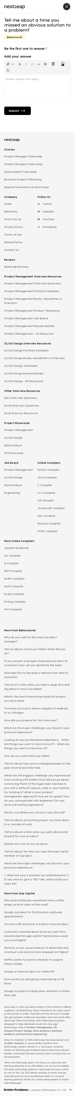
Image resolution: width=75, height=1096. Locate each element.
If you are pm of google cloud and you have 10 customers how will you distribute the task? (35, 663)
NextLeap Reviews (16, 266)
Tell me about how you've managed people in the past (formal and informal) (37, 765)
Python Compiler (49, 469)
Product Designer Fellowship (23, 164)
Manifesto (10, 211)
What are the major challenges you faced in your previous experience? (37, 730)
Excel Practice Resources (21, 413)
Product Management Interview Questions (32, 283)
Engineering (12, 492)
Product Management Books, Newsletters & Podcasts (33, 301)
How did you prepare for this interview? (30, 720)
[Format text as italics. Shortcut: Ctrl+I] (26, 64)
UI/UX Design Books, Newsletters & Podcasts (34, 358)
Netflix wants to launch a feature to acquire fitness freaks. (33, 961)
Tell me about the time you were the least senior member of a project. (36, 853)
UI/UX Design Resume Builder (24, 373)
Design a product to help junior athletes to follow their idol (37, 993)
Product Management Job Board (26, 318)
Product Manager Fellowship (23, 156)
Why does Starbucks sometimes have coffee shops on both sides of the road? (34, 902)
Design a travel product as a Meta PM (29, 971)
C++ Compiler (46, 492)
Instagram (49, 227)
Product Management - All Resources (29, 333)
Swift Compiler (14, 586)
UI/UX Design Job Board (21, 365)
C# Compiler (46, 500)
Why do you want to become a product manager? (30, 639)
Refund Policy (13, 242)
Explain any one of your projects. (26, 843)
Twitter (47, 204)
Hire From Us (12, 219)
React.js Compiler (49, 523)
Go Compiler (12, 555)
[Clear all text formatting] (54, 64)
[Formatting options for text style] (10, 64)
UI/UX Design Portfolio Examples (26, 350)
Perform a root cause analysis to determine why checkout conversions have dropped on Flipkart (36, 950)
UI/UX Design (13, 437)
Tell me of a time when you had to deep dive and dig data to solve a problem (37, 687)
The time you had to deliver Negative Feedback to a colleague (36, 710)
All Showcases (13, 453)
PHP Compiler (13, 571)
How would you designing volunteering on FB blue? (34, 981)
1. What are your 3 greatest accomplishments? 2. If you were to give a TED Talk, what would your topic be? (36, 879)
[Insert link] (39, 64)
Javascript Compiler (51, 508)
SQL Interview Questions (20, 398)
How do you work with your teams (27, 756)
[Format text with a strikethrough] (46, 64)
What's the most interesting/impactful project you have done (35, 698)
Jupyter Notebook (16, 548)
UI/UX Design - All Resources (23, 381)
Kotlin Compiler (14, 578)
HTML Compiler (48, 531)
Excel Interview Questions (21, 405)
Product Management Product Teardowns (32, 310)
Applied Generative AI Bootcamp (26, 187)
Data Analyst (13, 445)
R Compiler (11, 563)
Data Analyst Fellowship (20, 171)
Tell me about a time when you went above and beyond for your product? (36, 834)
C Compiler (45, 485)
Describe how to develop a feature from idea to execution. (36, 675)
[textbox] (37, 88)
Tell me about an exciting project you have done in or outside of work (36, 822)
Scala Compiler (14, 594)
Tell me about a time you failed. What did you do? (34, 651)
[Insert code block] (32, 64)
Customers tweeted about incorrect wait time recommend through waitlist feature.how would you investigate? (36, 936)
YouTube (48, 219)
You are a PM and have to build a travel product (36, 924)
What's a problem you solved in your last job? (34, 812)
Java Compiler (47, 477)
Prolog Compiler (15, 601)
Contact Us (11, 250)
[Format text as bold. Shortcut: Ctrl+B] (20, 64)
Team (8, 204)
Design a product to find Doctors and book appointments (33, 914)
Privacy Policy (13, 227)
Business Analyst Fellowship (23, 179)
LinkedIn (48, 211)
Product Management (18, 430)
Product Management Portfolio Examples (31, 291)
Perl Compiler (13, 609)
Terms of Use (13, 234)
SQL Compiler (46, 515)
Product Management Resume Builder (29, 326)
